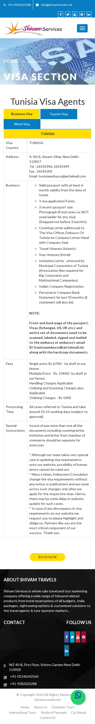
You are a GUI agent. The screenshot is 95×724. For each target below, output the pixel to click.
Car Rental (78, 712)
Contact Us (48, 718)
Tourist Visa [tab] (58, 114)
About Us (40, 707)
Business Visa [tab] (21, 114)
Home (11, 61)
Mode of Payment (53, 712)
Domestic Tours (63, 707)
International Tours (22, 712)
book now (47, 557)
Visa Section (36, 62)
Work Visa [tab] (22, 124)
